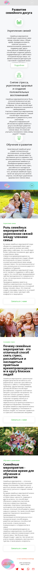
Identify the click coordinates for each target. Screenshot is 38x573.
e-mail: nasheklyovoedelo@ (25, 558)
